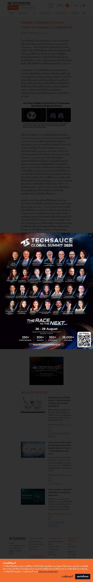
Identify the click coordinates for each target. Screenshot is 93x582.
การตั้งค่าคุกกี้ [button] (67, 576)
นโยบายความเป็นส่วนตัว (48, 571)
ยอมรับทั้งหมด (82, 576)
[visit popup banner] (46, 291)
